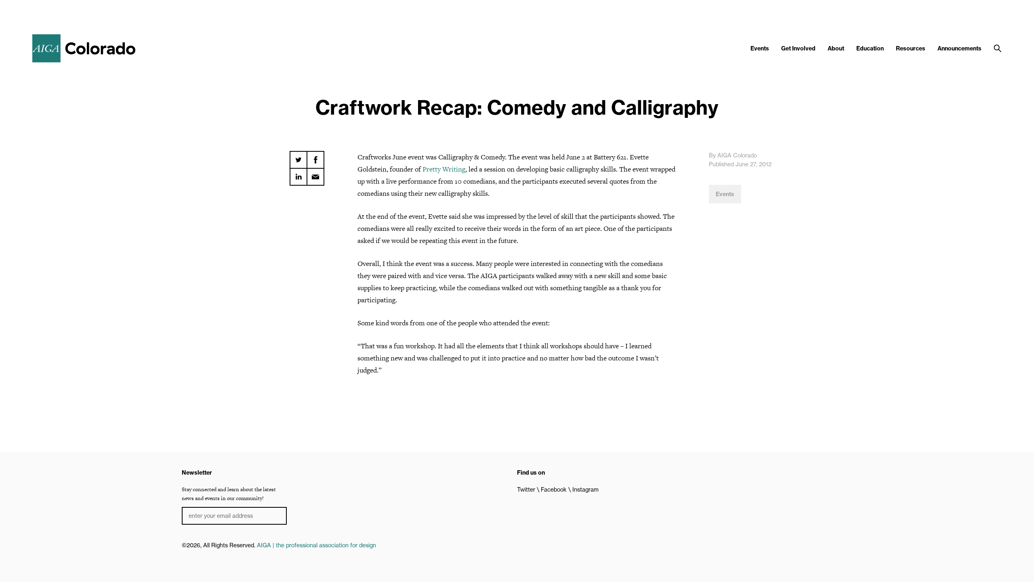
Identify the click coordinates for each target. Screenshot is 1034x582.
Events (759, 48)
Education (870, 48)
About (836, 48)
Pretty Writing (443, 169)
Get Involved (798, 48)
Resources (910, 48)
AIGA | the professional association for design (316, 545)
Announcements (959, 48)
